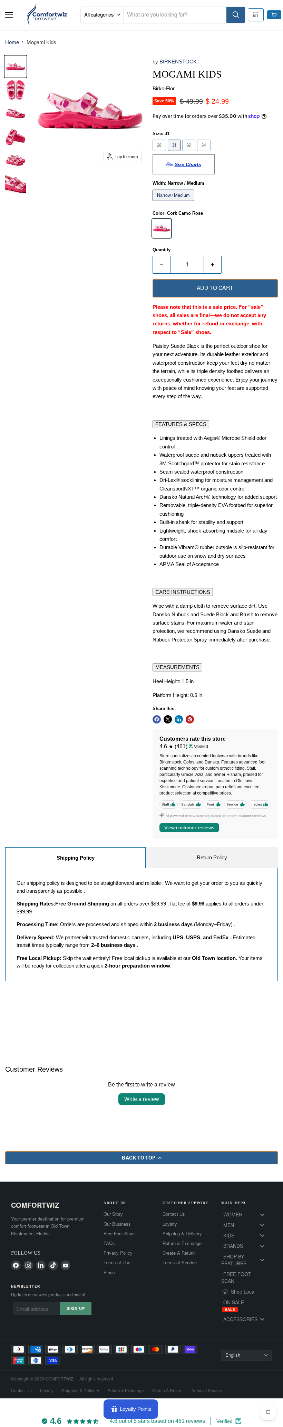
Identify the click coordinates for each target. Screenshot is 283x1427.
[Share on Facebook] (157, 719)
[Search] (235, 15)
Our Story (113, 1214)
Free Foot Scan (119, 1234)
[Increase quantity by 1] (213, 265)
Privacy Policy (118, 1253)
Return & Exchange (182, 1243)
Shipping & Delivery (182, 1234)
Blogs (109, 1272)
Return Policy (212, 857)
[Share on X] (168, 719)
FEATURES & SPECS (180, 424)
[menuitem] (246, 1214)
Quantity (161, 249)
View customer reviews (189, 827)
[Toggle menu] (262, 1214)
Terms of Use (117, 1262)
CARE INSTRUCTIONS (182, 592)
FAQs (109, 1243)
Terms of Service (180, 1262)
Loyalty (170, 1224)
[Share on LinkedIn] (179, 719)
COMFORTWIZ (35, 1205)
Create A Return (179, 1253)
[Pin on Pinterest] (190, 719)
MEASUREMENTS (177, 667)
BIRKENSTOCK (178, 61)
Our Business (117, 1224)
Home (12, 42)
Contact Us (174, 1214)
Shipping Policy (76, 858)
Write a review (141, 1099)
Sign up (76, 1308)
